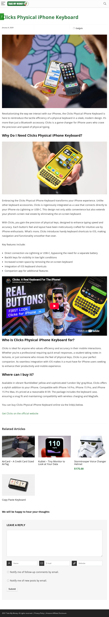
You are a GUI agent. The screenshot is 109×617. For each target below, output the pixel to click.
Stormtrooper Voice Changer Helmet (90, 463)
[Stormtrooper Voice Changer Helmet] (90, 437)
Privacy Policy (39, 613)
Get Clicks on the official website (20, 413)
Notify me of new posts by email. (28, 580)
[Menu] (3, 3)
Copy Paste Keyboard (14, 499)
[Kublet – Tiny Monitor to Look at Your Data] (54, 437)
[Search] (105, 3)
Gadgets (79, 28)
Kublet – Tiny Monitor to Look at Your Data (51, 463)
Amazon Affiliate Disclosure (56, 613)
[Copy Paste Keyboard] (18, 476)
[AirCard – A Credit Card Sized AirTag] (18, 437)
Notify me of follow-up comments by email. (34, 572)
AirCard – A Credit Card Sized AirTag (18, 463)
